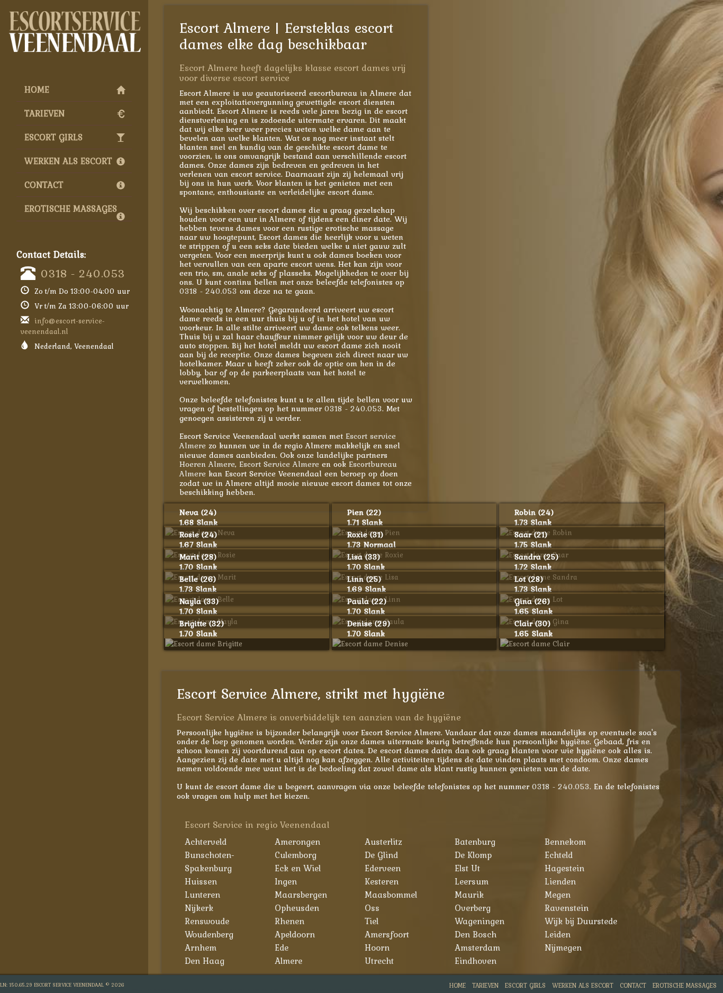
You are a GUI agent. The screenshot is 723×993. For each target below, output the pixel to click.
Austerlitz (383, 841)
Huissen (201, 881)
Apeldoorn (295, 934)
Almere (288, 960)
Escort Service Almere (279, 464)
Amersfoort (387, 934)
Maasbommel (391, 894)
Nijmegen (563, 947)
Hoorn (377, 947)
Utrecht (379, 960)
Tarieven (44, 113)
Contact (44, 184)
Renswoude (207, 921)
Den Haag (204, 960)
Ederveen (383, 868)
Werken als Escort (68, 161)
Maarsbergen (301, 894)
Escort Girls (53, 137)
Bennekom (565, 841)
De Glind (381, 854)
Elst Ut (467, 868)
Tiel (371, 921)
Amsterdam (477, 947)
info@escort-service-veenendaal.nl (63, 326)
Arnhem (200, 947)
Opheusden (297, 907)
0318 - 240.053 (83, 273)
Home (36, 89)
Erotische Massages (70, 208)
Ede (281, 947)
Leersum (472, 881)
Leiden (558, 934)
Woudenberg (209, 934)
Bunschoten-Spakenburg (209, 861)
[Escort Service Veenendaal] (74, 14)
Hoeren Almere (207, 464)
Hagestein (564, 868)
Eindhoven (475, 960)
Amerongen (297, 841)
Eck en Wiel (298, 868)
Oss (372, 907)
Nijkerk (199, 907)
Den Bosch (475, 934)
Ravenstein (567, 907)
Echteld (559, 854)
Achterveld (206, 841)
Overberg (473, 907)
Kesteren (382, 881)
